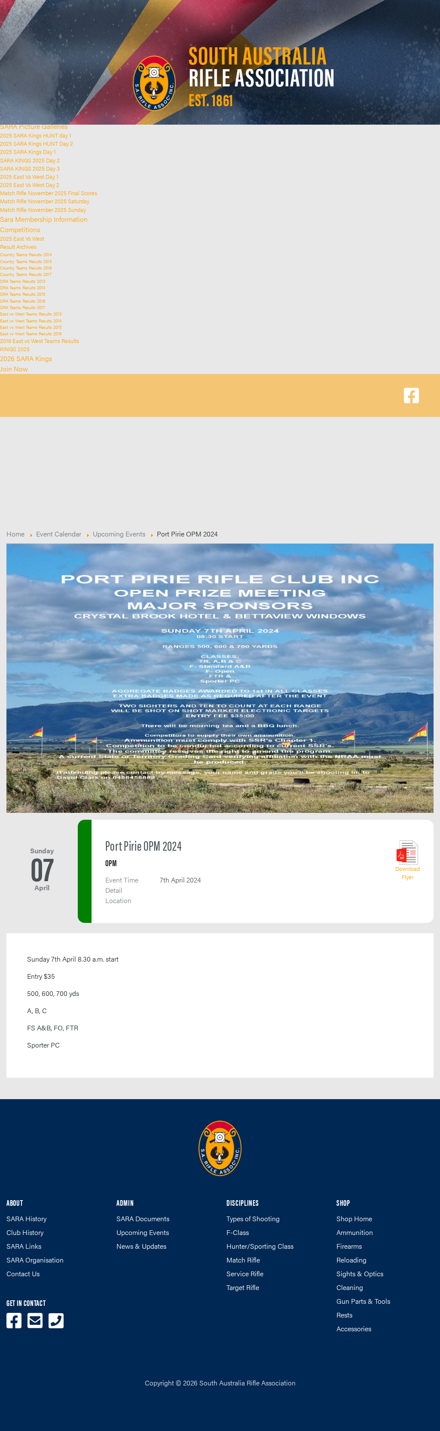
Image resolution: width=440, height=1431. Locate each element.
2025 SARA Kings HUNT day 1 (35, 135)
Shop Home (354, 1218)
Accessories (353, 1328)
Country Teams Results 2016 (26, 267)
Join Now (14, 369)
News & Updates (141, 1246)
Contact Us (23, 1273)
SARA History (26, 1218)
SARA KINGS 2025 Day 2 (30, 160)
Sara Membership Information (44, 219)
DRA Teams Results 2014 (22, 287)
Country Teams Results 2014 (26, 254)
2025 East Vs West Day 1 (29, 177)
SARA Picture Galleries (33, 126)
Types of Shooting (253, 1218)
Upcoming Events (142, 1232)
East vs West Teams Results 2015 (30, 327)
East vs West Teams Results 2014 (30, 320)
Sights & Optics (359, 1273)
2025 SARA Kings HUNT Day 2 (36, 143)
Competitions (20, 229)
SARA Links (23, 1246)
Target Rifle (242, 1287)
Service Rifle (244, 1273)
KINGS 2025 (15, 349)
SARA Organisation (35, 1260)
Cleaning (349, 1287)
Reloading (351, 1260)
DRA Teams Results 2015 (22, 294)
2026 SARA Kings (26, 358)
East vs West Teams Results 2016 (30, 333)
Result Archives (18, 247)
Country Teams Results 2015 (26, 261)
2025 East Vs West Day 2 (29, 185)
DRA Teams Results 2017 (22, 307)
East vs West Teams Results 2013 (30, 313)
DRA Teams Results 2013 (22, 281)
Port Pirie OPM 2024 (143, 845)
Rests (344, 1315)
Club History (24, 1232)
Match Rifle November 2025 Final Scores (48, 193)
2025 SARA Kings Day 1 (28, 152)
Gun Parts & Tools (363, 1301)
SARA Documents (142, 1218)
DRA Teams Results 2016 (22, 300)
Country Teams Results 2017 (26, 274)
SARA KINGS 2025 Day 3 (30, 168)
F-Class (237, 1232)
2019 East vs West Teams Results (39, 341)
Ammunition (354, 1232)
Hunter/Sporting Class (259, 1246)
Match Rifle (243, 1260)
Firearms (349, 1246)
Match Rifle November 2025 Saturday (44, 201)
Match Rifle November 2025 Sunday (43, 210)
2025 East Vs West (22, 238)
